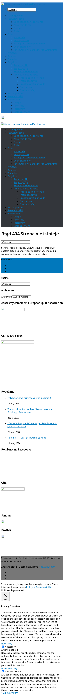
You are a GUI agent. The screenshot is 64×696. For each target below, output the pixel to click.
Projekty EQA (21, 68)
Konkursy (12, 55)
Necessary (10, 646)
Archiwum (6, 296)
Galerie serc (26, 87)
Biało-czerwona (22, 111)
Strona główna (15, 15)
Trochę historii (21, 40)
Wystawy (12, 52)
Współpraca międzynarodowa (29, 43)
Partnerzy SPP (15, 96)
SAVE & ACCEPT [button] (9, 693)
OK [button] (50, 587)
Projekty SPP (21, 65)
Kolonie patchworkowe (26, 71)
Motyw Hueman (47, 566)
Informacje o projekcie (32, 77)
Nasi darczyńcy (27, 90)
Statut (17, 31)
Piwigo (17, 102)
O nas (10, 34)
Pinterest (19, 105)
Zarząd (17, 28)
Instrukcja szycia (28, 80)
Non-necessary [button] (9, 668)
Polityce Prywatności (37, 587)
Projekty (12, 62)
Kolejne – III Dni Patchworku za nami (26, 437)
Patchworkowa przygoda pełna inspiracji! (29, 397)
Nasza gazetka (15, 93)
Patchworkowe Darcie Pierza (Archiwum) (35, 49)
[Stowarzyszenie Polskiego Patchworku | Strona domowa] (23, 4)
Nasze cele (19, 37)
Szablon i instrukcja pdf (32, 83)
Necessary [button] (6, 643)
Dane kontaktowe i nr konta (28, 21)
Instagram (19, 108)
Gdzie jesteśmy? (22, 46)
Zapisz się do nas (22, 24)
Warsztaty (12, 59)
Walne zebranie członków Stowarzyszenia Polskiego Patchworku (29, 410)
